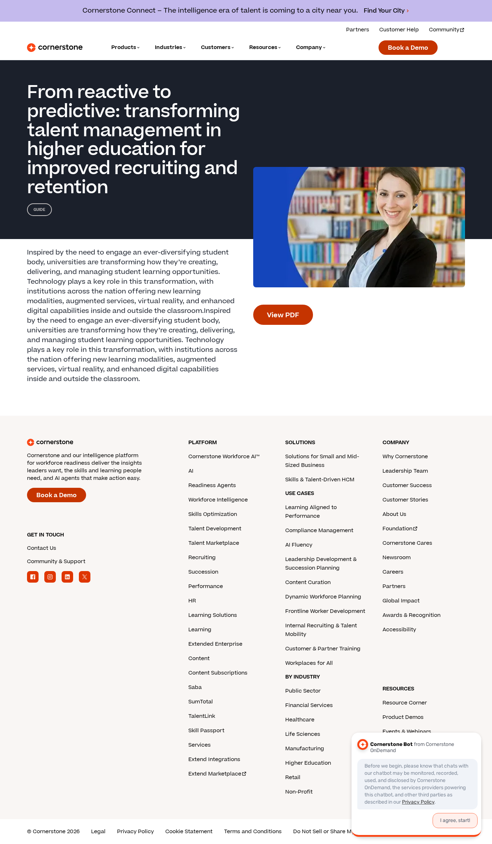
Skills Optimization (212, 514)
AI (190, 471)
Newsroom (397, 557)
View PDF (283, 315)
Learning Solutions (212, 615)
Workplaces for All (309, 663)
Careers (393, 572)
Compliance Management (319, 530)
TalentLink (201, 716)
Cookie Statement (189, 831)
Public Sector (303, 691)
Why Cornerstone (405, 456)
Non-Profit (299, 792)
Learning (199, 629)
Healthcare (299, 720)
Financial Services (309, 705)
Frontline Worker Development (325, 611)
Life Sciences (302, 734)
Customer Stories (405, 500)
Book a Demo (408, 48)
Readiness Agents (212, 485)
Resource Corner (405, 703)
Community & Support (56, 561)
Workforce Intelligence (218, 500)
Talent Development (214, 529)
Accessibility (399, 629)
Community (444, 30)
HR (192, 601)
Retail (292, 777)
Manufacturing (304, 748)
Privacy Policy (135, 831)
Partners (357, 30)
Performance (205, 586)
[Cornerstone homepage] (96, 442)
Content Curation (308, 582)
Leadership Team (405, 471)
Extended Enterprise (215, 644)
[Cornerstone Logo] (54, 47)
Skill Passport (206, 730)
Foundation (397, 529)
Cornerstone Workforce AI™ (223, 456)
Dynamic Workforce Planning (323, 597)
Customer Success (407, 485)
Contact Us (41, 548)
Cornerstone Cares (407, 543)
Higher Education (308, 763)
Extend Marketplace (214, 774)
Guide (39, 209)
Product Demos (403, 717)
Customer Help (399, 30)
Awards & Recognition (411, 615)
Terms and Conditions (253, 831)
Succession (203, 572)
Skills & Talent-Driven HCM (319, 479)
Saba (195, 687)
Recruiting (202, 557)
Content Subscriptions (217, 673)
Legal (98, 831)
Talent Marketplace (213, 543)
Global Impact (401, 601)
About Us (394, 514)
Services (199, 745)
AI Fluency (298, 545)
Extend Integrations (214, 759)
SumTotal (200, 702)
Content (199, 658)
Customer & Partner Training (323, 649)
